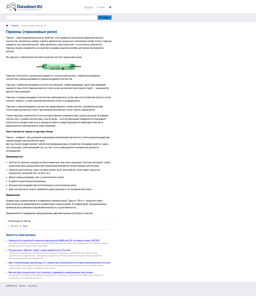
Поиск (106, 17)
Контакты (32, 286)
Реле (25, 226)
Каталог (88, 7)
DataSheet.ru (11, 286)
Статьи (101, 7)
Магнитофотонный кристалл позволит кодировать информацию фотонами (51, 272)
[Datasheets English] (110, 7)
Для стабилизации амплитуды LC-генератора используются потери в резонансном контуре (59, 262)
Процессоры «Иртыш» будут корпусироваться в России (39, 250)
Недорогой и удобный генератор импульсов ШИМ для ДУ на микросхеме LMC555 (54, 240)
